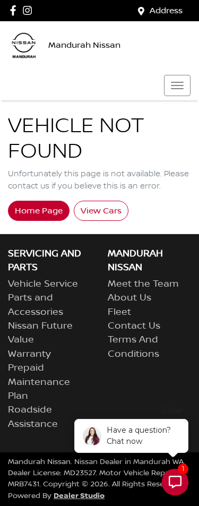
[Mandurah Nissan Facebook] (15, 10)
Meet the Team (143, 284)
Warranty (29, 354)
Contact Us (134, 326)
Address (166, 10)
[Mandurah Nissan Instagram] (29, 10)
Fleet (119, 312)
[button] (177, 85)
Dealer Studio (79, 495)
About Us (129, 298)
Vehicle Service (43, 284)
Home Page (39, 211)
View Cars (101, 211)
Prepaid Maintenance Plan (39, 382)
